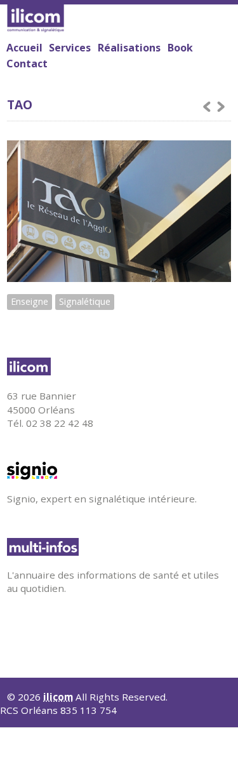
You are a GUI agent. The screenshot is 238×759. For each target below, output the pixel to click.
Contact (27, 64)
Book (180, 48)
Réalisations (129, 48)
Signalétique (84, 301)
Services (70, 47)
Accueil (24, 48)
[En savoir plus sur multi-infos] (115, 547)
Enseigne (29, 301)
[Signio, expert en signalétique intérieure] (115, 471)
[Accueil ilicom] (115, 366)
